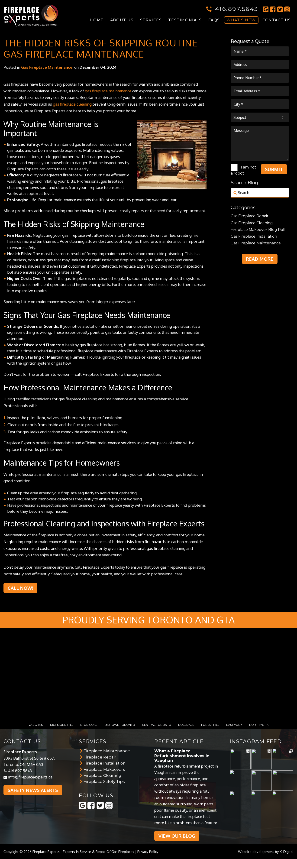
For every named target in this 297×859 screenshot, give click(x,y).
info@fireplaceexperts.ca (30, 777)
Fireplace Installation (105, 763)
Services (151, 20)
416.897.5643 (236, 8)
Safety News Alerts (33, 790)
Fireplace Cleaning (102, 775)
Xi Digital (287, 851)
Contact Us (276, 20)
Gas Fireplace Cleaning (252, 223)
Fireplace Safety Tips (104, 781)
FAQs (214, 20)
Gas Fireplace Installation (254, 236)
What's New (241, 20)
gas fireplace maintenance (108, 90)
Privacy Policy (147, 851)
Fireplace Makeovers (104, 769)
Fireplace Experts (46, 851)
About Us (122, 20)
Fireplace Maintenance (107, 751)
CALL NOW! (20, 588)
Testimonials (185, 20)
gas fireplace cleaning (72, 104)
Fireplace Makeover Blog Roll (258, 229)
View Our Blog (176, 836)
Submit (274, 169)
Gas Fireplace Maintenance (46, 67)
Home (96, 20)
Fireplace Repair (100, 757)
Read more (259, 259)
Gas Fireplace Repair (249, 216)
